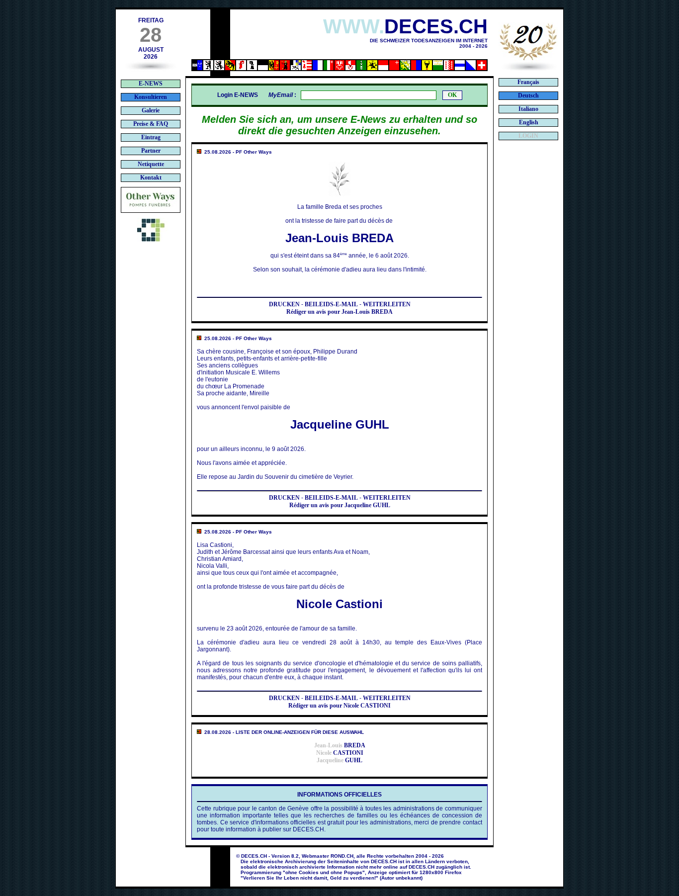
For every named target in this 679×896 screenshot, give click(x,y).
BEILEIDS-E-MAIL (331, 304)
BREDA (339, 745)
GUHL (339, 760)
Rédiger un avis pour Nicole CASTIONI (339, 705)
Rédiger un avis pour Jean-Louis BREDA (339, 311)
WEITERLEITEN (387, 304)
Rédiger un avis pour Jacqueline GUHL (339, 505)
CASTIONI (339, 752)
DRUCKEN (284, 304)
